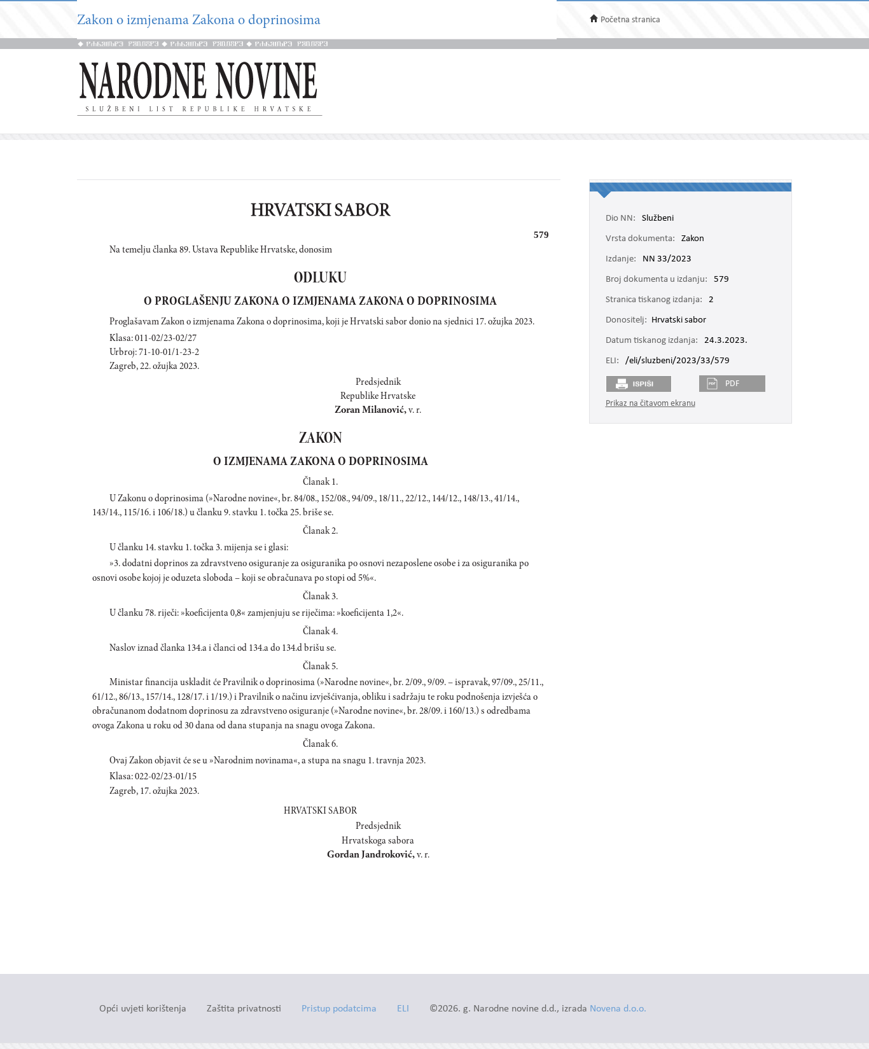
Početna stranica (630, 20)
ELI (403, 1009)
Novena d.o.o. (618, 1009)
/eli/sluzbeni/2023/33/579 (677, 361)
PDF (732, 384)
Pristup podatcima (339, 1009)
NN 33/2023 (667, 259)
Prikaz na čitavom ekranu (650, 403)
